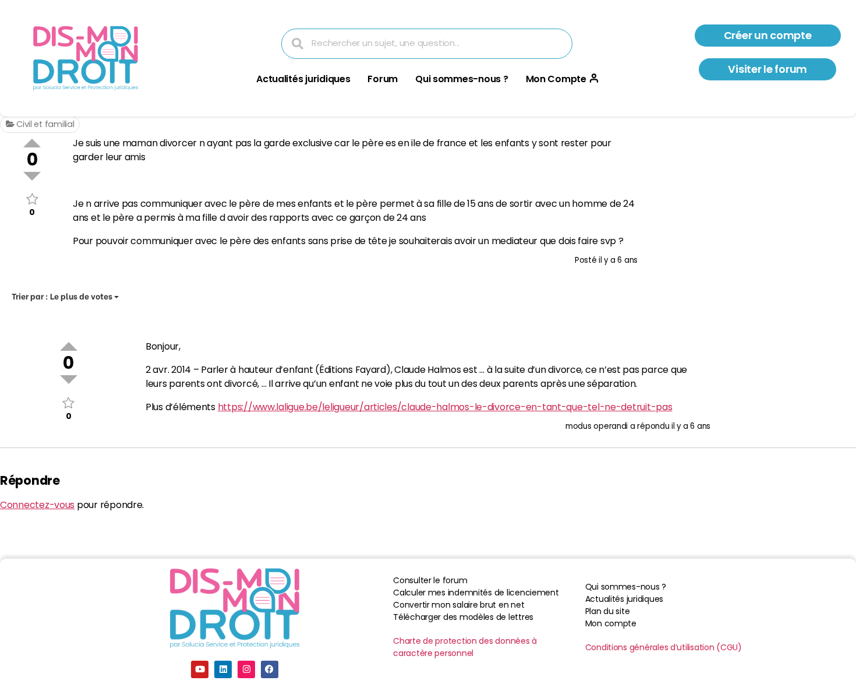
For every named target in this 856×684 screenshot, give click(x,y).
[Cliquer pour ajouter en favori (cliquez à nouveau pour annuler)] (32, 199)
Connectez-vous (37, 505)
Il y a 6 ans (618, 260)
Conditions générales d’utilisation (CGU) (663, 647)
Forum (382, 79)
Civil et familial (44, 124)
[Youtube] (199, 669)
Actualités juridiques (303, 79)
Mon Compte (556, 79)
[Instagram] (246, 669)
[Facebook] (269, 669)
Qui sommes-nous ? (461, 79)
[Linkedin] (223, 669)
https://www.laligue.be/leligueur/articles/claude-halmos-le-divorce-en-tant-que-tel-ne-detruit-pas (445, 407)
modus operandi (596, 426)
